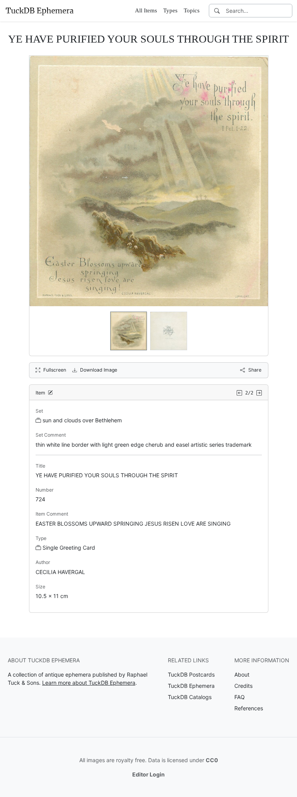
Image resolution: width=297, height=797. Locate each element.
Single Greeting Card (69, 547)
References (248, 708)
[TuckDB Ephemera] (39, 10)
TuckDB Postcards (191, 674)
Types (170, 10)
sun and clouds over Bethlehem (82, 420)
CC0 (212, 760)
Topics (192, 10)
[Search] (217, 10)
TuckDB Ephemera (191, 685)
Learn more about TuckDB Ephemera (88, 682)
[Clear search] (287, 10)
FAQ (239, 697)
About (241, 674)
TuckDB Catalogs (190, 697)
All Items (146, 10)
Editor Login (148, 774)
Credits (243, 685)
